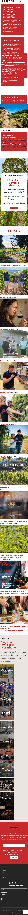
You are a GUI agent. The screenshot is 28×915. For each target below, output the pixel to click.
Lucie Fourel (4, 424)
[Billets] (1, 36)
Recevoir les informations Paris (14, 848)
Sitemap (3, 894)
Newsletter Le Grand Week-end (13, 854)
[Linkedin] (17, 881)
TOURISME (5, 875)
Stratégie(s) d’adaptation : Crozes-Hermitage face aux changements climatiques (11, 557)
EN (21, 1)
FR (18, 1)
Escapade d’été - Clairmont (9, 266)
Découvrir (4, 150)
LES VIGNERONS (22, 265)
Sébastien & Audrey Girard (9, 361)
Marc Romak (4, 456)
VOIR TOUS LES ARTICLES (13, 630)
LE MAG (4, 872)
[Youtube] (9, 881)
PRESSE (4, 870)
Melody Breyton (5, 329)
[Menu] (25, 2)
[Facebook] (11, 881)
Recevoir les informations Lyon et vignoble (14, 850)
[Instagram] (14, 881)
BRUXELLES (2, 595)
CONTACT (4, 877)
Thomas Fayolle (5, 392)
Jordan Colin (4, 297)
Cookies (3, 889)
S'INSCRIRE (14, 857)
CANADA (7, 490)
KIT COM (4, 879)
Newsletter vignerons (14, 852)
